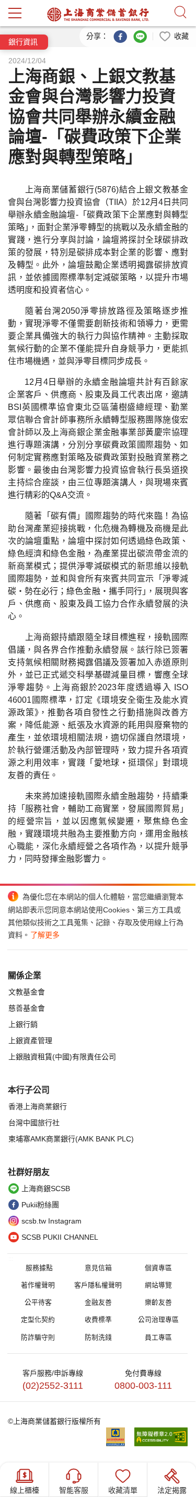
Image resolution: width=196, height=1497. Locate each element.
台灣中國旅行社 (34, 1122)
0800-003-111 (143, 1385)
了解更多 (45, 935)
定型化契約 (38, 1319)
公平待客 (38, 1302)
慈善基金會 (26, 1008)
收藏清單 (122, 1490)
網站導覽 (158, 1285)
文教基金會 (26, 992)
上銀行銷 (23, 1024)
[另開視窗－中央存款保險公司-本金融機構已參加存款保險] (120, 1437)
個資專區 (158, 1268)
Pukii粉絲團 (40, 1205)
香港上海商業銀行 (37, 1106)
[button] (173, 35)
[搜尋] (180, 13)
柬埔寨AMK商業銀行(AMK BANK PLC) (71, 1139)
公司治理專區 (158, 1319)
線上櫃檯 (24, 1490)
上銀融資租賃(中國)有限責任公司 (62, 1057)
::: (10, 1258)
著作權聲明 (38, 1285)
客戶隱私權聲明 (98, 1285)
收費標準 (98, 1319)
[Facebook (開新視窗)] (120, 35)
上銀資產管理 (30, 1040)
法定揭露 (172, 1490)
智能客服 (73, 1490)
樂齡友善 (158, 1302)
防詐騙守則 (38, 1337)
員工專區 (158, 1337)
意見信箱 (98, 1268)
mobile (14, 13)
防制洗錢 (98, 1337)
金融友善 (98, 1302)
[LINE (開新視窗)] (140, 35)
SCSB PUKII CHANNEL (59, 1237)
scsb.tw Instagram (51, 1221)
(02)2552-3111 (52, 1385)
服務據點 (39, 1268)
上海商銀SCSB (45, 1188)
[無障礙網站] (161, 1437)
